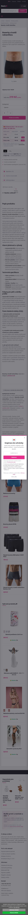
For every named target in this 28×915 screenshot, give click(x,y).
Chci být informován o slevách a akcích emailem (12, 461)
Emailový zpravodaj (11, 462)
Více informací (16, 907)
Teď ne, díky (14, 476)
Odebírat (14, 457)
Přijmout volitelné (14, 912)
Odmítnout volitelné (14, 910)
